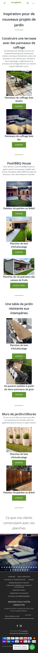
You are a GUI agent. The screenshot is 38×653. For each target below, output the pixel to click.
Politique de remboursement (19, 596)
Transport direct (19, 590)
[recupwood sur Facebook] (17, 626)
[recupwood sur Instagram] (21, 626)
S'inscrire (28, 615)
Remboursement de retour (19, 583)
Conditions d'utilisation (19, 593)
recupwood (24, 631)
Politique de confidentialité (15, 580)
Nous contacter (24, 577)
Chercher (11, 577)
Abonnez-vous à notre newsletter (19, 603)
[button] (2, 567)
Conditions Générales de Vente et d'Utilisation (19, 586)
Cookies (31, 580)
